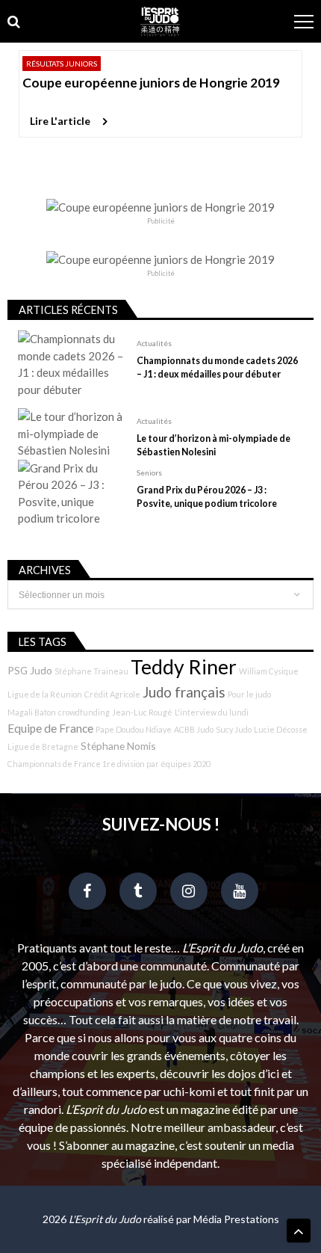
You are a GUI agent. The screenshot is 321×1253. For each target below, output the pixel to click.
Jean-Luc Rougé (142, 712)
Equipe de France (50, 728)
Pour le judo (249, 694)
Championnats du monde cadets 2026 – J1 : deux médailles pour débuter (217, 367)
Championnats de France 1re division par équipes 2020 (109, 764)
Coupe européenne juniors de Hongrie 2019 (151, 83)
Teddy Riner (184, 667)
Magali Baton (31, 712)
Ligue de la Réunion (44, 694)
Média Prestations (236, 1219)
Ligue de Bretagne (42, 746)
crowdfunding (84, 712)
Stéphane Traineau (91, 671)
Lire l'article (60, 120)
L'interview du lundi (212, 712)
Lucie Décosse (281, 729)
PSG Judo (29, 670)
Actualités (154, 343)
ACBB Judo (194, 729)
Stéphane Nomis (118, 745)
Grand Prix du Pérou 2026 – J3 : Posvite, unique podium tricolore (207, 496)
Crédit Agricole (112, 694)
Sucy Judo (234, 729)
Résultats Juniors (61, 63)
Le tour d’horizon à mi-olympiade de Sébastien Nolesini (213, 445)
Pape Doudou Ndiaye (134, 729)
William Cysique (269, 671)
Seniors (149, 472)
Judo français (184, 692)
